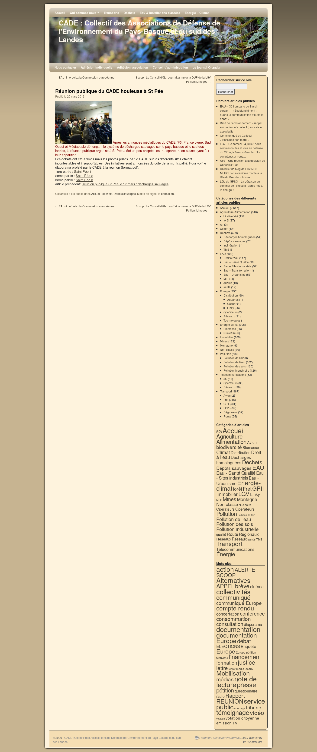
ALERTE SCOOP (235, 572)
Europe (225, 651)
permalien (167, 194)
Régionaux (230, 412)
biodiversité (230, 216)
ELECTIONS (228, 646)
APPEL (225, 586)
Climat (224, 229)
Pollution (225, 354)
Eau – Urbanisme (234, 274)
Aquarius (233, 299)
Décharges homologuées (239, 237)
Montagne (226, 345)
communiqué (233, 597)
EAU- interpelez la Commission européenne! (85, 77)
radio (220, 696)
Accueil (60, 12)
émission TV (226, 723)
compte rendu (235, 607)
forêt (226, 220)
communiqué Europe (239, 602)
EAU (223, 254)
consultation (229, 623)
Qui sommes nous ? (84, 12)
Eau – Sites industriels (237, 266)
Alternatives (233, 580)
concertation (227, 614)
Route (227, 416)
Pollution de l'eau (234, 362)
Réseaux (229, 316)
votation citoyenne (242, 718)
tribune (253, 707)
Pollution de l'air (233, 358)
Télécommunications (233, 374)
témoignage (232, 712)
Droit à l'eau (231, 258)
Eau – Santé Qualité (236, 262)
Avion (227, 395)
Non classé (227, 349)
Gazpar (231, 304)
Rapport (235, 695)
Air (221, 224)
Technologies (231, 320)
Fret (225, 399)
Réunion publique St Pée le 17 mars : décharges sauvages (125, 183)
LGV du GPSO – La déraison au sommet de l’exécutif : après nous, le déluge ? (241, 185)
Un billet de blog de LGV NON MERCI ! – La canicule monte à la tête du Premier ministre (241, 173)
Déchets (129, 12)
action (225, 569)
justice (246, 662)
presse (246, 684)
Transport (226, 391)
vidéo (257, 712)
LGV (226, 408)
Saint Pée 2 (84, 175)
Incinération (230, 245)
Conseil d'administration (170, 67)
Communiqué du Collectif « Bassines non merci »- (236, 137)
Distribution (230, 295)
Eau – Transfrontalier (236, 270)
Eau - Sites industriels (240, 475)
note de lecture (236, 681)
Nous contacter (65, 67)
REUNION (229, 701)
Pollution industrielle (236, 370)
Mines (224, 341)
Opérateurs (230, 312)
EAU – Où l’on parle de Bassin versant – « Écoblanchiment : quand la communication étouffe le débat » (241, 112)
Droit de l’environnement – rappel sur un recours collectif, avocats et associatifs (241, 127)
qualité (227, 283)
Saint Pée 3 (84, 179)
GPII (226, 404)
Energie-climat (229, 324)
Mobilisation (233, 672)
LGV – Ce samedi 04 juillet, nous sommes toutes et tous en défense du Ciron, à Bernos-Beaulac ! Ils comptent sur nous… (241, 150)
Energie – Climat (197, 12)
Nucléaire (229, 333)
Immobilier (226, 337)
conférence (252, 613)
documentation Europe (236, 637)
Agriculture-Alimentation (235, 212)
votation (220, 718)
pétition (225, 690)
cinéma (257, 586)
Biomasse (229, 329)
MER (226, 279)
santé (226, 287)
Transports (111, 12)
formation (226, 662)
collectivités (233, 591)
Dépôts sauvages (125, 194)
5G (225, 379)
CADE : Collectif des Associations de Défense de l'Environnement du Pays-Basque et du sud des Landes (139, 31)
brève (242, 586)
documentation (238, 629)
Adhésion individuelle (96, 67)
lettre (222, 667)
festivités (222, 658)
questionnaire (246, 691)
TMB (226, 249)
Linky (230, 308)
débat (244, 641)
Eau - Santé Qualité (236, 472)
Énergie (225, 291)
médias (225, 679)
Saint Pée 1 (82, 171)
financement (245, 656)
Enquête (248, 646)
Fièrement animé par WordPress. (220, 737)
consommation (233, 618)
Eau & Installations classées (160, 12)
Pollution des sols (234, 366)
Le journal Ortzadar (206, 67)
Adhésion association (132, 67)
